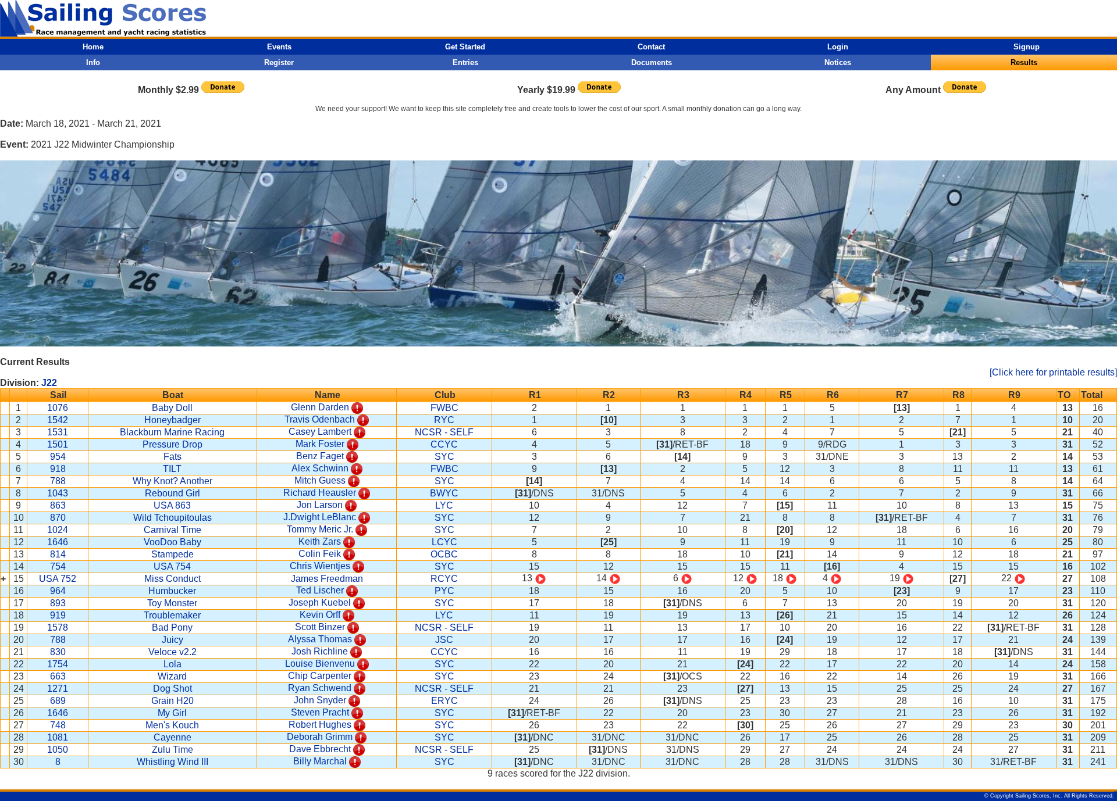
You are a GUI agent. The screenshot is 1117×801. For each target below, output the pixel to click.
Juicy (172, 640)
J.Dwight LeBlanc (319, 517)
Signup (1026, 46)
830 (58, 652)
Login (837, 46)
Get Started (465, 46)
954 (58, 457)
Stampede (172, 554)
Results (1024, 62)
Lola (172, 664)
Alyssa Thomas (320, 639)
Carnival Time (172, 530)
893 (58, 603)
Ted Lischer (320, 590)
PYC (444, 591)
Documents (651, 62)
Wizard (172, 676)
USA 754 (172, 566)
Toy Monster (172, 603)
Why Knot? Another (172, 481)
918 (58, 469)
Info (93, 62)
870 (58, 518)
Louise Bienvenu (320, 663)
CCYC (444, 444)
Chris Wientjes (320, 566)
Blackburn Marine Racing (172, 432)
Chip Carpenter (319, 676)
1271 (57, 688)
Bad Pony (172, 627)
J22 (49, 383)
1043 (57, 493)
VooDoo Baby (172, 542)
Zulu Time (172, 749)
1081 (57, 737)
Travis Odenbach (319, 419)
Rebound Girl (172, 493)
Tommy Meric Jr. (320, 529)
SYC (444, 457)
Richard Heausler (319, 493)
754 (58, 566)
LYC (444, 505)
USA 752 (57, 579)
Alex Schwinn (319, 468)
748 (58, 725)
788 (58, 481)
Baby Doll (172, 408)
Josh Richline (319, 651)
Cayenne (172, 737)
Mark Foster (320, 444)
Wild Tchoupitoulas (172, 518)
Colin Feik (319, 554)
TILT (172, 469)
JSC (444, 640)
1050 (57, 749)
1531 (57, 432)
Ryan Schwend (319, 688)
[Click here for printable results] (1053, 372)
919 (58, 615)
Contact (651, 46)
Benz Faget (320, 456)
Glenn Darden (320, 407)
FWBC (444, 408)
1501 (57, 444)
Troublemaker (172, 615)
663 (58, 676)
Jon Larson (320, 505)
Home (93, 46)
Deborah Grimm (320, 737)
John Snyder (320, 700)
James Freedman (327, 579)
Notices (837, 62)
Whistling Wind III (172, 762)
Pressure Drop (172, 444)
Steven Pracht (320, 712)
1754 (57, 664)
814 (58, 554)
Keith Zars (319, 541)
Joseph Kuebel (320, 602)
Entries (465, 62)
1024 (57, 530)
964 (58, 591)
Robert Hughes (320, 725)
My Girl (172, 713)
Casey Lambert (320, 432)
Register (279, 62)
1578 (57, 627)
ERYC (444, 701)
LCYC (444, 542)
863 (58, 505)
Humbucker (172, 591)
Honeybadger (172, 420)
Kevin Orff (320, 615)
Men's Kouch (172, 725)
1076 (57, 408)
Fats (172, 457)
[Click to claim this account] (357, 407)
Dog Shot (172, 688)
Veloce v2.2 (172, 652)
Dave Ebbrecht (320, 749)
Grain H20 (172, 701)
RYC (444, 420)
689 (58, 701)
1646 (57, 542)
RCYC (444, 579)
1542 (57, 420)
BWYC (444, 493)
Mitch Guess (320, 480)
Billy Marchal (320, 761)
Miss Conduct (172, 579)
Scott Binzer (320, 627)
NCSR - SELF (444, 432)
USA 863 (172, 505)
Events (279, 46)
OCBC (444, 554)
